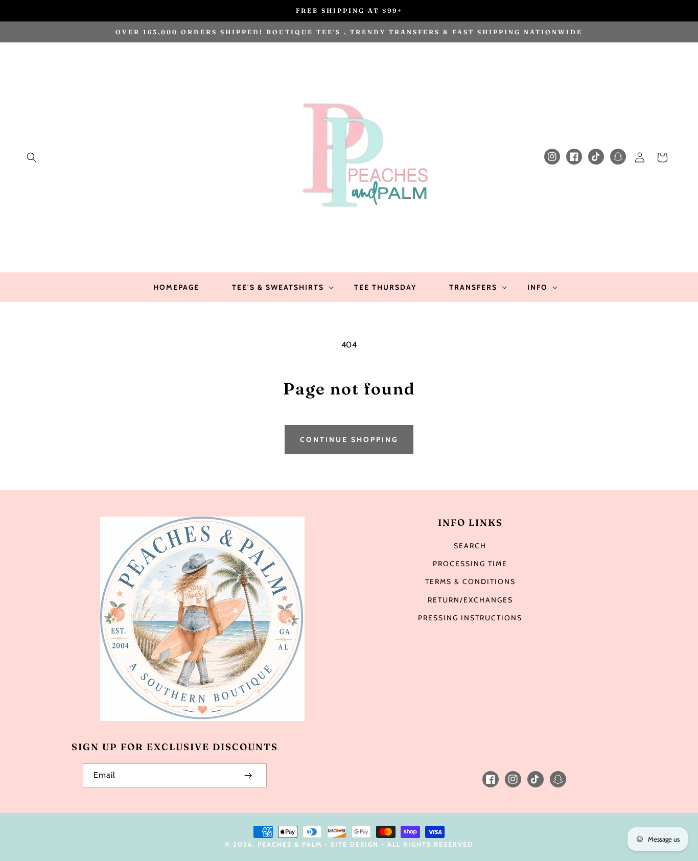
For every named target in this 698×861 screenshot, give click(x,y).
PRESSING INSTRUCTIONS (470, 617)
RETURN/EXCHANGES (470, 599)
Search (470, 545)
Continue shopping (349, 439)
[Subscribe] (248, 775)
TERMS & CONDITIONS (470, 581)
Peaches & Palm (290, 844)
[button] (31, 157)
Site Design (355, 844)
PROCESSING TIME (470, 563)
